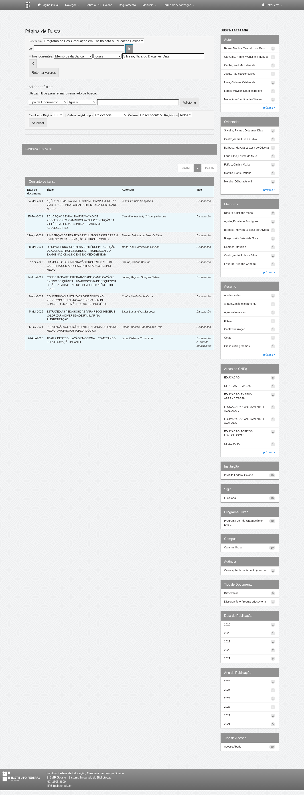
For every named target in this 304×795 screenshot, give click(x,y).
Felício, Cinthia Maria (237, 164)
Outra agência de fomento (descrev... (246, 570)
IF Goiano (230, 498)
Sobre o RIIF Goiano (99, 5)
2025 (227, 633)
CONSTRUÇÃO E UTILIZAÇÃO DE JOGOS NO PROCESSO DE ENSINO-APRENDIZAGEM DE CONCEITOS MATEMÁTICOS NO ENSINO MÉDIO (77, 300)
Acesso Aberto (232, 746)
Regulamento (127, 5)
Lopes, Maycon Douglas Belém (141, 277)
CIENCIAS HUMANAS (237, 386)
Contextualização (234, 329)
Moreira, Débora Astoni (238, 181)
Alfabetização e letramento (240, 303)
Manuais (148, 5)
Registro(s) (171, 115)
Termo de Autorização (177, 5)
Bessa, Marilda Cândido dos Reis (142, 327)
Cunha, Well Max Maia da (137, 296)
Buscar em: (35, 41)
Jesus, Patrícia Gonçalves (137, 201)
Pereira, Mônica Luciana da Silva (142, 235)
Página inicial (50, 5)
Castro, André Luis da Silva (240, 139)
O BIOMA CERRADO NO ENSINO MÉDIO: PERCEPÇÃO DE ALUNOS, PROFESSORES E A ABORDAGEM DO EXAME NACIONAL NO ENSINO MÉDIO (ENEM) (81, 250)
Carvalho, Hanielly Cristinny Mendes (144, 216)
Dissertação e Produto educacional (204, 342)
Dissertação (204, 201)
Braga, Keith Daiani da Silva (241, 238)
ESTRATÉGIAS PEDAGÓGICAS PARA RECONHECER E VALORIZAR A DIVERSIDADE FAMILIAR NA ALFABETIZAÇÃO (81, 315)
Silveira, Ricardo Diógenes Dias (243, 130)
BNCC (228, 320)
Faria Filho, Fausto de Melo (240, 156)
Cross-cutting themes (237, 346)
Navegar (71, 5)
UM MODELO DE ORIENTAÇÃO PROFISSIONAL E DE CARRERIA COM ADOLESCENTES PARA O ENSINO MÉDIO (80, 266)
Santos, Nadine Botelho (136, 262)
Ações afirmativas (234, 312)
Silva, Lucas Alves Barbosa (138, 311)
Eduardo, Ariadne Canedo (240, 264)
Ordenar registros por (80, 115)
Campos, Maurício (235, 247)
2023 (227, 641)
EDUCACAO (231, 377)
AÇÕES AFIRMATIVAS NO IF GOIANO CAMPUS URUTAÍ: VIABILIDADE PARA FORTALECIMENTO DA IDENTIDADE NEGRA (82, 205)
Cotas (227, 337)
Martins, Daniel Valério (237, 173)
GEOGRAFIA (232, 444)
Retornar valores (44, 72)
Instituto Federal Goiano (238, 475)
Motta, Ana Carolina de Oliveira (141, 247)
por (31, 48)
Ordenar (133, 115)
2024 (227, 698)
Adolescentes (232, 295)
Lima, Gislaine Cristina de (137, 338)
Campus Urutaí (233, 547)
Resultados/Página (40, 115)
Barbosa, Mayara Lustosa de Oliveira (246, 147)
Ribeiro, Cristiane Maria (238, 213)
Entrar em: (272, 5)
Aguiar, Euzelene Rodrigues (241, 221)
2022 (227, 650)
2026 (227, 624)
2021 (227, 658)
